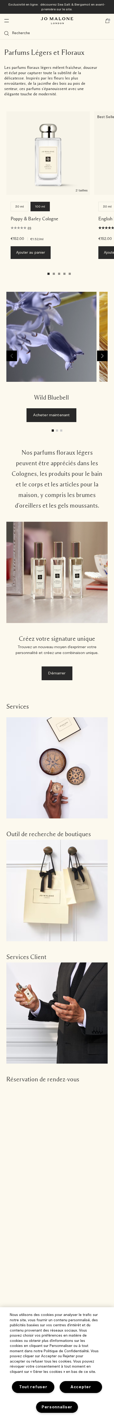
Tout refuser (33, 1387)
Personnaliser (57, 1407)
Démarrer (56, 673)
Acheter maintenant (51, 415)
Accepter (81, 1387)
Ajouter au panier (30, 252)
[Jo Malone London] (57, 20)
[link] (51, 359)
